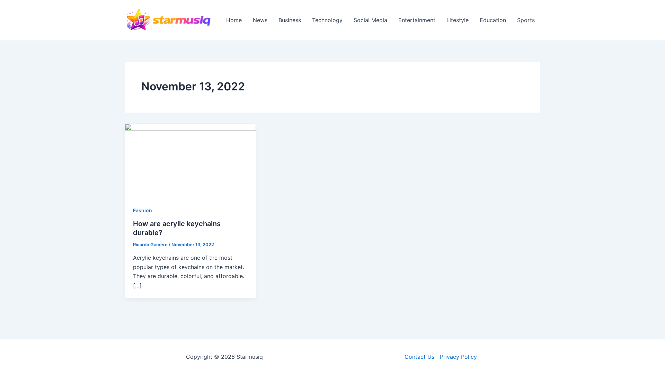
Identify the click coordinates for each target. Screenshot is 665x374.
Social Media (370, 20)
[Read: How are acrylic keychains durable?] (190, 160)
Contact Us (419, 356)
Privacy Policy (458, 356)
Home (234, 20)
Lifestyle (457, 20)
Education (493, 20)
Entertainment (416, 20)
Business (289, 20)
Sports (526, 20)
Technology (327, 20)
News (260, 20)
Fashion (142, 210)
